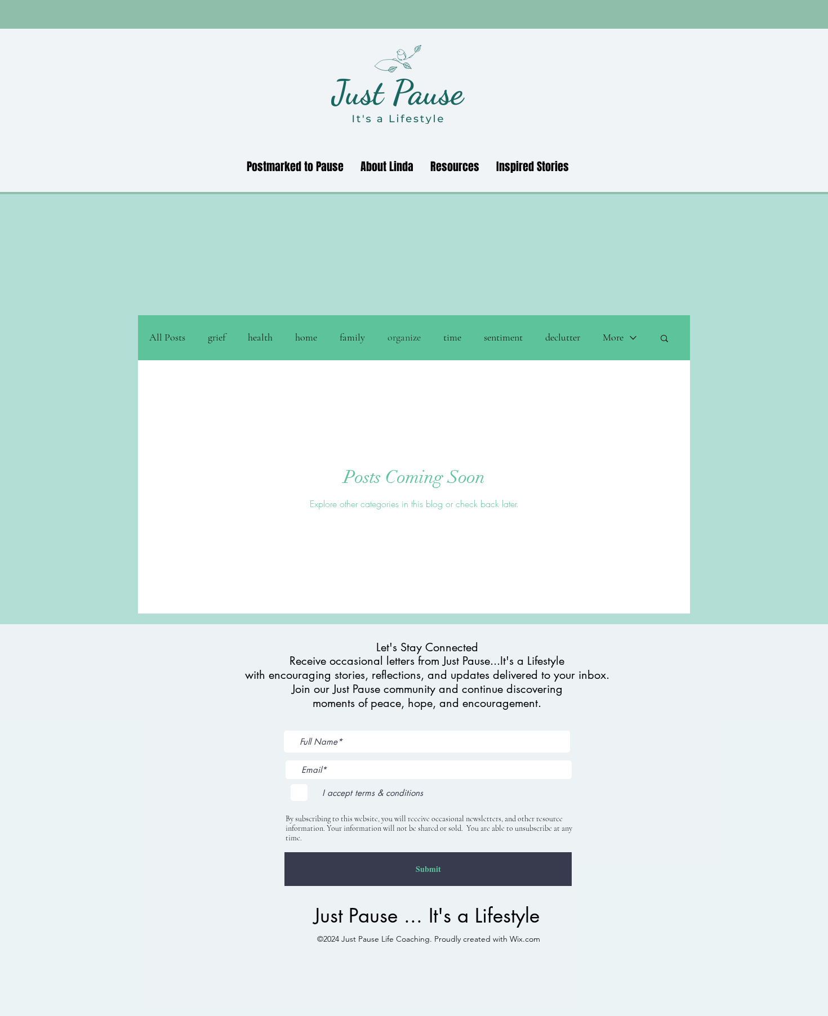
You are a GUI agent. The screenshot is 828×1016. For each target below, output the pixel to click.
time (452, 337)
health (260, 337)
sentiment (503, 337)
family (352, 337)
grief (216, 337)
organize (404, 337)
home (306, 337)
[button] (664, 339)
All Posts (167, 337)
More (613, 337)
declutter (562, 337)
